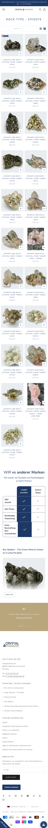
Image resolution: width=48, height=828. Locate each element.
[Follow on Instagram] (15, 796)
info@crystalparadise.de (15, 676)
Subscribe (11, 777)
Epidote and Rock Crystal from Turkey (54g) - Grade (35, 256)
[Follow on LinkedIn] (40, 796)
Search (4, 722)
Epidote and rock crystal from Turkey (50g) (12, 295)
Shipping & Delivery (9, 734)
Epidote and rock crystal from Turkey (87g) (35, 178)
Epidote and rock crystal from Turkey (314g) (12, 372)
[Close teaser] (11, 825)
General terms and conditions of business (17, 749)
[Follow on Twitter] (9, 796)
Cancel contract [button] (11, 787)
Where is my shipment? (10, 730)
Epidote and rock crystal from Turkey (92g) (12, 101)
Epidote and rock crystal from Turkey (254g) (35, 140)
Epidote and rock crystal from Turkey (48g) (35, 295)
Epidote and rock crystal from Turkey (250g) (12, 411)
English (34, 807)
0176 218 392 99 (12, 673)
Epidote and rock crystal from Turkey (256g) (12, 140)
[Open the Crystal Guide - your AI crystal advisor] (43, 824)
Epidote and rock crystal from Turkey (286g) (35, 372)
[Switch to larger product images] (41, 28)
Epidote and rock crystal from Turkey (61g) (35, 217)
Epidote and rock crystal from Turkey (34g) (35, 62)
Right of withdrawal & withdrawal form (16, 745)
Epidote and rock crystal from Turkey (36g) (12, 334)
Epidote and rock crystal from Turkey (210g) (12, 178)
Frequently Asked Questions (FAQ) (15, 726)
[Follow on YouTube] (28, 796)
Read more (9, 594)
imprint (4, 738)
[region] (24, 615)
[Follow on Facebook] (3, 796)
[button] (5, 822)
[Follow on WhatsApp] (3, 799)
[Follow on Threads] (22, 796)
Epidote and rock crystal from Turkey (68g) (35, 101)
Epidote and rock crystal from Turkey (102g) (12, 452)
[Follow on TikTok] (34, 796)
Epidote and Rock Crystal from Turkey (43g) (12, 62)
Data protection (8, 742)
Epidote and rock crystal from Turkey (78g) (12, 217)
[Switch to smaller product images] (45, 28)
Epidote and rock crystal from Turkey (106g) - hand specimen (35, 412)
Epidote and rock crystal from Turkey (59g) (12, 256)
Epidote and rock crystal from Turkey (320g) (35, 334)
